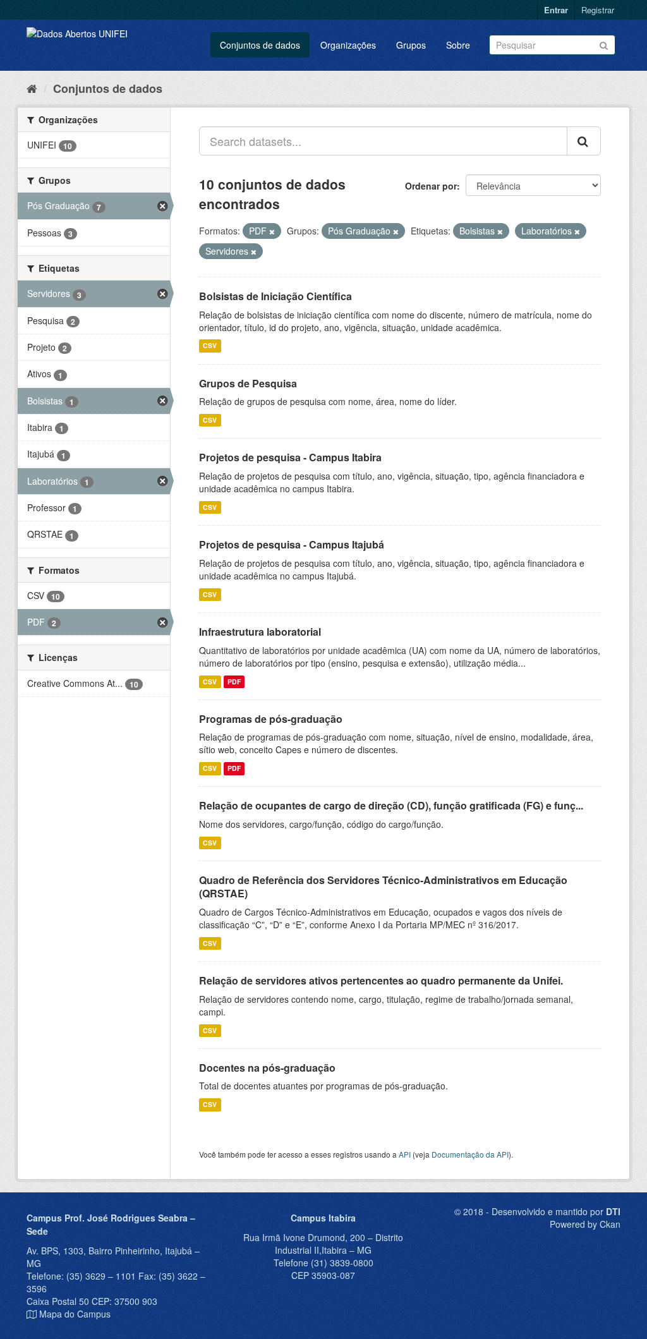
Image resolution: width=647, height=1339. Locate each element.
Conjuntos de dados (260, 45)
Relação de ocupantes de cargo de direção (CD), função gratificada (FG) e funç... (391, 805)
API (405, 1154)
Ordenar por (431, 185)
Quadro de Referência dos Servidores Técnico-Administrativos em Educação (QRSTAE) (383, 886)
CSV (210, 346)
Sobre (458, 45)
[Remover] (272, 231)
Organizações (348, 45)
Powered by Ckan (585, 1224)
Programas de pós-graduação (270, 719)
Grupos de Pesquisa (248, 383)
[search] (584, 140)
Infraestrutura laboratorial (260, 631)
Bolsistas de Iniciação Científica (275, 296)
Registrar (597, 10)
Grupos (411, 45)
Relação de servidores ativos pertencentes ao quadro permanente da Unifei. (381, 980)
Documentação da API (470, 1154)
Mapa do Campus (75, 1313)
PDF (234, 681)
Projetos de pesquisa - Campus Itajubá (291, 544)
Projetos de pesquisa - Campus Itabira (290, 457)
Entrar (556, 10)
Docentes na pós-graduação (267, 1067)
